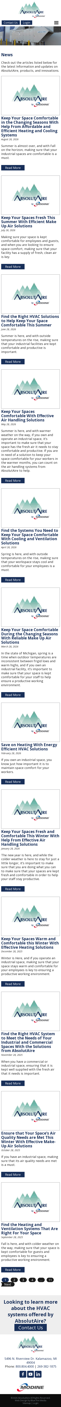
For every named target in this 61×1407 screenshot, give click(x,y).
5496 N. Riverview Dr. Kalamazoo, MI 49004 (30, 1361)
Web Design (21, 1400)
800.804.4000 (25, 1366)
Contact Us (30, 1327)
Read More (13, 168)
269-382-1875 (46, 1366)
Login (35, 1403)
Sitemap (27, 1403)
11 (50, 1280)
